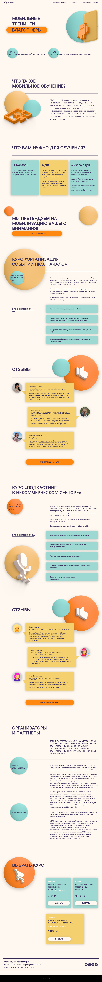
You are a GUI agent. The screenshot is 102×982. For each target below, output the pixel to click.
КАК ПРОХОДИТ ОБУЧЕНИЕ (59, 2)
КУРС (12, 52)
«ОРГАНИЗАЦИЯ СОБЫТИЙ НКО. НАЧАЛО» (27, 54)
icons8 (32, 967)
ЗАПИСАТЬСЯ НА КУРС (37, 234)
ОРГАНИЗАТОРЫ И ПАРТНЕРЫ (90, 2)
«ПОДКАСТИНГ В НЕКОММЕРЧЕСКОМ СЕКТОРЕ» (71, 54)
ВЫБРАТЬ (59, 939)
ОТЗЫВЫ (74, 2)
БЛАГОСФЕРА (11, 2)
